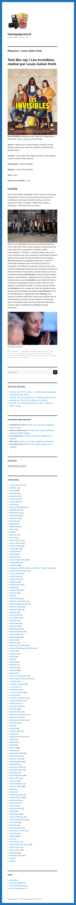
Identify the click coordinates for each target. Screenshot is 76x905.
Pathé (12, 739)
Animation (14, 496)
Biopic (12, 529)
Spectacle (13, 806)
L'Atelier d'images (17, 684)
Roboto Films (15, 778)
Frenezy (13, 651)
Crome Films (14, 576)
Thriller (13, 836)
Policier (12, 748)
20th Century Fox (16, 485)
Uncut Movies (15, 842)
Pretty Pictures (15, 756)
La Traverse (14, 687)
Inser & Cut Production (18, 676)
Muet (12, 726)
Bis (11, 532)
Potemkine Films (16, 753)
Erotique (13, 612)
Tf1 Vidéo (13, 825)
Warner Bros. (15, 850)
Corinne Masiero (40, 353)
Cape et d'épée (15, 543)
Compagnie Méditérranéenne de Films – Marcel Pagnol (31, 568)
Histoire (13, 662)
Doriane (13, 587)
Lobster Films (15, 703)
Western (13, 853)
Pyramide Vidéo (16, 770)
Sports (12, 811)
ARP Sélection (15, 510)
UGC (11, 839)
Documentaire (15, 585)
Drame (45, 351)
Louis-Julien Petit (31, 355)
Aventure (13, 518)
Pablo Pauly (52, 355)
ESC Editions (14, 618)
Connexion (14, 880)
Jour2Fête (13, 681)
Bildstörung (14, 527)
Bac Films (13, 521)
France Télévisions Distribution (22, 648)
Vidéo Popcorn (15, 847)
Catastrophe (14, 549)
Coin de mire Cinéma (18, 560)
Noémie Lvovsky (42, 355)
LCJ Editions (14, 690)
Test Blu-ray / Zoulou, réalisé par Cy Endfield (35, 441)
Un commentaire (22, 357)
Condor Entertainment (19, 571)
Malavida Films (15, 712)
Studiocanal (14, 814)
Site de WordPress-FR (18, 888)
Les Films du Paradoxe (18, 698)
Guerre (12, 656)
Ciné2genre (14, 551)
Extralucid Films (16, 632)
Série (12, 789)
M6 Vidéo (13, 709)
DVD (11, 596)
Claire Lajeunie (29, 353)
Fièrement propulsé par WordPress (31, 899)
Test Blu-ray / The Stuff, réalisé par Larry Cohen (28, 400)
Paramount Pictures (17, 737)
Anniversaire (15, 499)
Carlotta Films (15, 546)
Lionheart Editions (17, 701)
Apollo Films (14, 502)
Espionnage (14, 623)
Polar (12, 745)
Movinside (14, 723)
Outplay (13, 734)
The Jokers (14, 833)
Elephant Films (15, 607)
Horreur (13, 670)
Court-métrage (16, 574)
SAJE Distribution (16, 784)
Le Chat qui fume (16, 692)
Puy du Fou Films (16, 767)
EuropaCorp (14, 626)
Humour (13, 673)
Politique (13, 750)
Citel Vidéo (14, 557)
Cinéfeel (13, 554)
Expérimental (15, 629)
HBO (11, 659)
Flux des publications (18, 883)
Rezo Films (14, 773)
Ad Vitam (13, 493)
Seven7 (12, 792)
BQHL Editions (15, 540)
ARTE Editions (15, 513)
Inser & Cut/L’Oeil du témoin (21, 679)
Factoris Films (15, 634)
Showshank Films (17, 795)
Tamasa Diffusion (16, 817)
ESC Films (13, 621)
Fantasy (13, 640)
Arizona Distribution (18, 507)
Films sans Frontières (18, 645)
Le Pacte (13, 695)
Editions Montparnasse (19, 604)
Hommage (14, 668)
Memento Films (16, 717)
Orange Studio (15, 731)
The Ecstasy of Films (18, 831)
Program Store (15, 759)
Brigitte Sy (20, 353)
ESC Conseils (14, 615)
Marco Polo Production (19, 715)
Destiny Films (15, 579)
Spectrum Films (16, 809)
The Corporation (16, 828)
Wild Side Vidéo (16, 856)
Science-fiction (16, 786)
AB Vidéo (33, 351)
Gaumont (13, 654)
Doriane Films (15, 590)
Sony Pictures (15, 800)
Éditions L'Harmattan (18, 601)
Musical (13, 728)
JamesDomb (14, 351)
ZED (11, 858)
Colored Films (15, 562)
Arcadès (13, 504)
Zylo (11, 861)
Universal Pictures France (19, 844)
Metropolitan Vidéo (17, 720)
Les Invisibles (20, 355)
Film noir (13, 643)
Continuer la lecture (15, 346)
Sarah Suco (11, 357)
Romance (13, 781)
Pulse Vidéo (14, 764)
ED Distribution (16, 598)
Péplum (13, 742)
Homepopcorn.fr (19, 34)
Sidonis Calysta (15, 797)
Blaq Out (13, 535)
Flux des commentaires (19, 886)
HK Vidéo (13, 665)
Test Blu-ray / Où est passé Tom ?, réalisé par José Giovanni (33, 397)
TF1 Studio (14, 822)
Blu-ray (14, 353)
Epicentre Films (16, 609)
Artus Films (14, 515)
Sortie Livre (14, 803)
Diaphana (13, 582)
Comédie (40, 351)
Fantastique (14, 637)
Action (12, 491)
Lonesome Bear (16, 706)
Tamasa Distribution (18, 820)
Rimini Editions (16, 775)
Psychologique (15, 762)
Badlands (13, 524)
